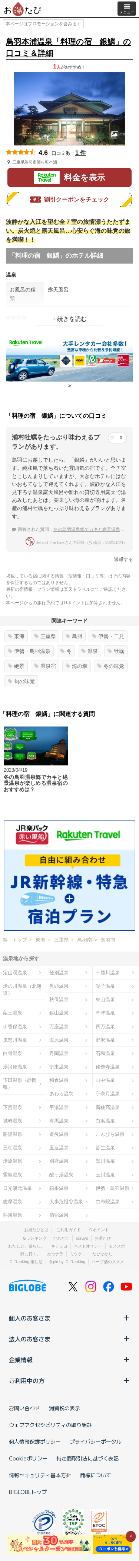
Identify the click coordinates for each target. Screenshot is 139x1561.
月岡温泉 (59, 1053)
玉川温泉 (105, 1175)
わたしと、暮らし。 (26, 1246)
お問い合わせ (24, 1408)
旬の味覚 (24, 681)
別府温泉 (59, 1161)
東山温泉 (105, 999)
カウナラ (55, 1254)
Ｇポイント (99, 1229)
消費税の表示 (64, 1408)
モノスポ (117, 1246)
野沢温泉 (105, 1040)
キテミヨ (59, 1246)
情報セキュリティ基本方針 (40, 1475)
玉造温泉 (59, 1147)
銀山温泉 (59, 1013)
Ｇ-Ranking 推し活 (26, 1261)
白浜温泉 (105, 1121)
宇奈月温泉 (108, 1093)
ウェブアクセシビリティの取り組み (50, 1424)
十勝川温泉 (108, 972)
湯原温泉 (12, 1161)
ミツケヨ (78, 1254)
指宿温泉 (59, 1215)
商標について (95, 1475)
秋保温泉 (59, 999)
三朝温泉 (12, 1147)
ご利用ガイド (68, 1229)
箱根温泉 (59, 1188)
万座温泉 (59, 1026)
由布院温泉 (108, 1201)
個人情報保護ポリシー (35, 1441)
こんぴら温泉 (110, 1134)
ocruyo (82, 1238)
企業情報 (21, 1359)
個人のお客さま (29, 1317)
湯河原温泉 (15, 1067)
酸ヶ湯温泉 (61, 1175)
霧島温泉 (12, 1175)
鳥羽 (77, 636)
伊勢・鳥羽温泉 (32, 651)
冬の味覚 (113, 666)
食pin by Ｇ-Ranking (67, 1261)
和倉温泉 (59, 1080)
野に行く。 (30, 1254)
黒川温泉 (105, 1161)
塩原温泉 (59, 1040)
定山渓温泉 (15, 972)
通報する (123, 559)
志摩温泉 (12, 1201)
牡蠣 (119, 651)
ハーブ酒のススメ (108, 1261)
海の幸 (79, 666)
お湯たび (103, 1238)
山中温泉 (105, 1080)
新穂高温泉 (108, 1107)
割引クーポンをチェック (76, 199)
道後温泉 (59, 1134)
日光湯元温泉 (17, 1188)
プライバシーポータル (96, 1441)
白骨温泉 (12, 1053)
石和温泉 (105, 1053)
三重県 (48, 636)
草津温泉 (105, 1013)
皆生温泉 (105, 1147)
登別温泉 (59, 972)
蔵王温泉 (12, 1013)
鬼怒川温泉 (15, 1040)
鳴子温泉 (105, 986)
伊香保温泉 (15, 1026)
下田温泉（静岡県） (20, 1083)
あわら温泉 (61, 1093)
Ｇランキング (34, 1238)
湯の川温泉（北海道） (22, 989)
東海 (19, 636)
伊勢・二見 (111, 636)
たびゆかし (102, 1254)
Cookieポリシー (28, 1458)
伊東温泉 (59, 1067)
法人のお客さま (29, 1338)
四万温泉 (105, 1026)
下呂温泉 (12, 1107)
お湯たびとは (36, 1229)
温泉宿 (48, 666)
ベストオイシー (88, 1246)
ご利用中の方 (26, 1380)
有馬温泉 (59, 1121)
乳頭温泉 (59, 986)
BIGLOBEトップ (28, 1491)
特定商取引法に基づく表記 (87, 1458)
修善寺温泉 (108, 1067)
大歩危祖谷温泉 (66, 1201)
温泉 (92, 651)
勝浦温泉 (12, 1134)
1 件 (80, 153)
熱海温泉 (12, 1215)
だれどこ (61, 1238)
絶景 (19, 666)
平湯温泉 (59, 1107)
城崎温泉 (12, 1121)
